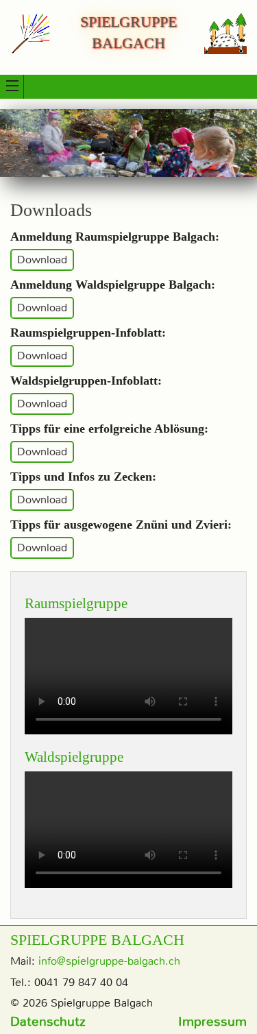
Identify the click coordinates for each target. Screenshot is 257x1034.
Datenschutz (48, 1021)
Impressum (212, 1021)
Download (42, 260)
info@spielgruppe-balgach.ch (109, 961)
